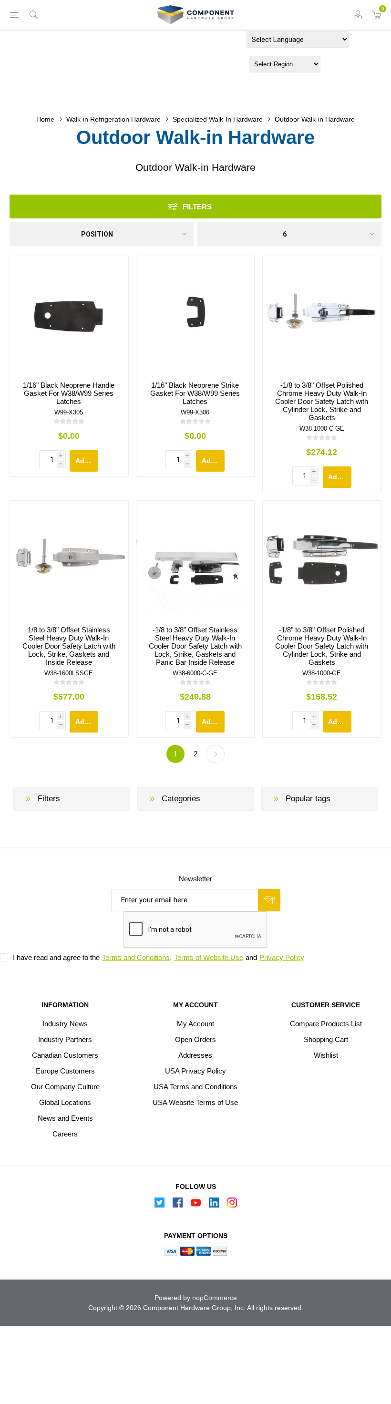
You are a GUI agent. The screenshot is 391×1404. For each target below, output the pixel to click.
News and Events (65, 1118)
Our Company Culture (65, 1087)
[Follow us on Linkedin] (213, 1205)
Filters (197, 207)
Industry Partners (65, 1039)
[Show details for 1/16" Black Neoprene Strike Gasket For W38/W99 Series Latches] (195, 315)
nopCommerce (214, 1297)
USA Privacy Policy (195, 1071)
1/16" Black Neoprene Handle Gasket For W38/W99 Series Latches (68, 393)
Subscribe (269, 900)
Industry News (65, 1024)
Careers (65, 1134)
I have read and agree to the (56, 957)
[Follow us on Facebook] (177, 1205)
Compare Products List (326, 1024)
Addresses (195, 1055)
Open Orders (195, 1039)
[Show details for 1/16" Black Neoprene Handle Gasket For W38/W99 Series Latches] (69, 315)
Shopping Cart (326, 1039)
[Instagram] (231, 1205)
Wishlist (326, 1055)
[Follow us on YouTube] (195, 1205)
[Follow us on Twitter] (159, 1205)
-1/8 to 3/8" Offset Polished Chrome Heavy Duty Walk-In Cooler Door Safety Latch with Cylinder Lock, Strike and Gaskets (321, 401)
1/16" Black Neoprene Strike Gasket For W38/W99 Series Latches (195, 393)
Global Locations (65, 1102)
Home (45, 119)
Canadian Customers (65, 1055)
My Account (195, 1024)
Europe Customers (65, 1071)
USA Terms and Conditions (195, 1087)
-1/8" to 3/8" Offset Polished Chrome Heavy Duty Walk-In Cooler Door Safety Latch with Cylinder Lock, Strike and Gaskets (321, 646)
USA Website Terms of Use (195, 1102)
